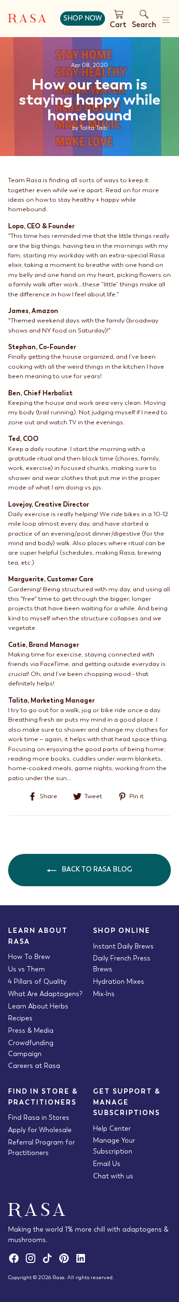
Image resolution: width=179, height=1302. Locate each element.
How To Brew (29, 956)
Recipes (20, 1018)
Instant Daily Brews (123, 946)
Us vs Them (26, 969)
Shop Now (82, 18)
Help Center (112, 1128)
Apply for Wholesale (40, 1130)
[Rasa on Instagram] (33, 1261)
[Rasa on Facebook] (16, 1261)
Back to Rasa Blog (96, 869)
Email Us (106, 1163)
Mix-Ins (104, 993)
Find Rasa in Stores (38, 1117)
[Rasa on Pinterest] (66, 1261)
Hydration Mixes (118, 981)
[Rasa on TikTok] (50, 1261)
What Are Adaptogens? (45, 993)
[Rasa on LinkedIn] (82, 1261)
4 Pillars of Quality (37, 981)
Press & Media (30, 1030)
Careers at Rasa (34, 1065)
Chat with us (113, 1176)
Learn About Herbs (38, 1006)
